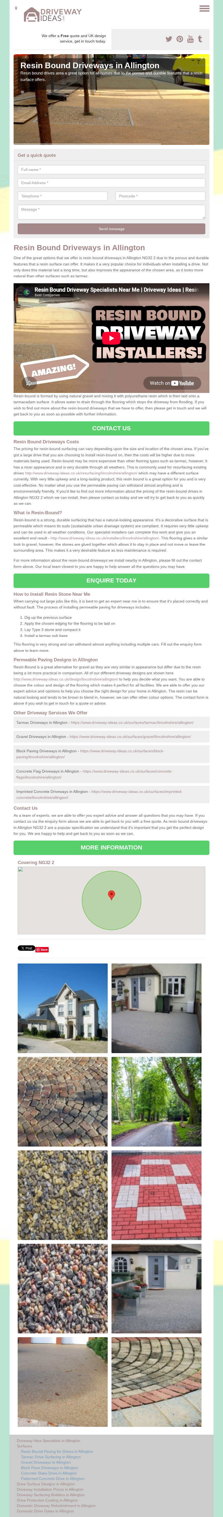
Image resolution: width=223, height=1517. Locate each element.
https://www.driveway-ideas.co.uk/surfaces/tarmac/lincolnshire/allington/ (132, 722)
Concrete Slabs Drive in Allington (49, 1473)
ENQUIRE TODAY (111, 580)
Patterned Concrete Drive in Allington (52, 1478)
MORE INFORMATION (111, 847)
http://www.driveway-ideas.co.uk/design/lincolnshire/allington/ (66, 679)
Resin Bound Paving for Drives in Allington (57, 1451)
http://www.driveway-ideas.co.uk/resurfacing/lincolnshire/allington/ (81, 473)
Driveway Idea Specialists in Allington (48, 1440)
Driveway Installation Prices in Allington (50, 1489)
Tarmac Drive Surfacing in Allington (51, 1457)
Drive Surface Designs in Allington (46, 1484)
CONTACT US (111, 428)
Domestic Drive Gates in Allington (45, 1511)
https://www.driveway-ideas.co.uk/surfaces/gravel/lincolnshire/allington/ (130, 736)
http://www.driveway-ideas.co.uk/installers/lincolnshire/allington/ (105, 538)
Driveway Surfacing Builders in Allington (51, 1495)
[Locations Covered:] (16, 8)
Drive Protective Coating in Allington (47, 1500)
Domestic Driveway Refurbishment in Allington (56, 1505)
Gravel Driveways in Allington (46, 1462)
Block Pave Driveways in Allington (49, 1468)
